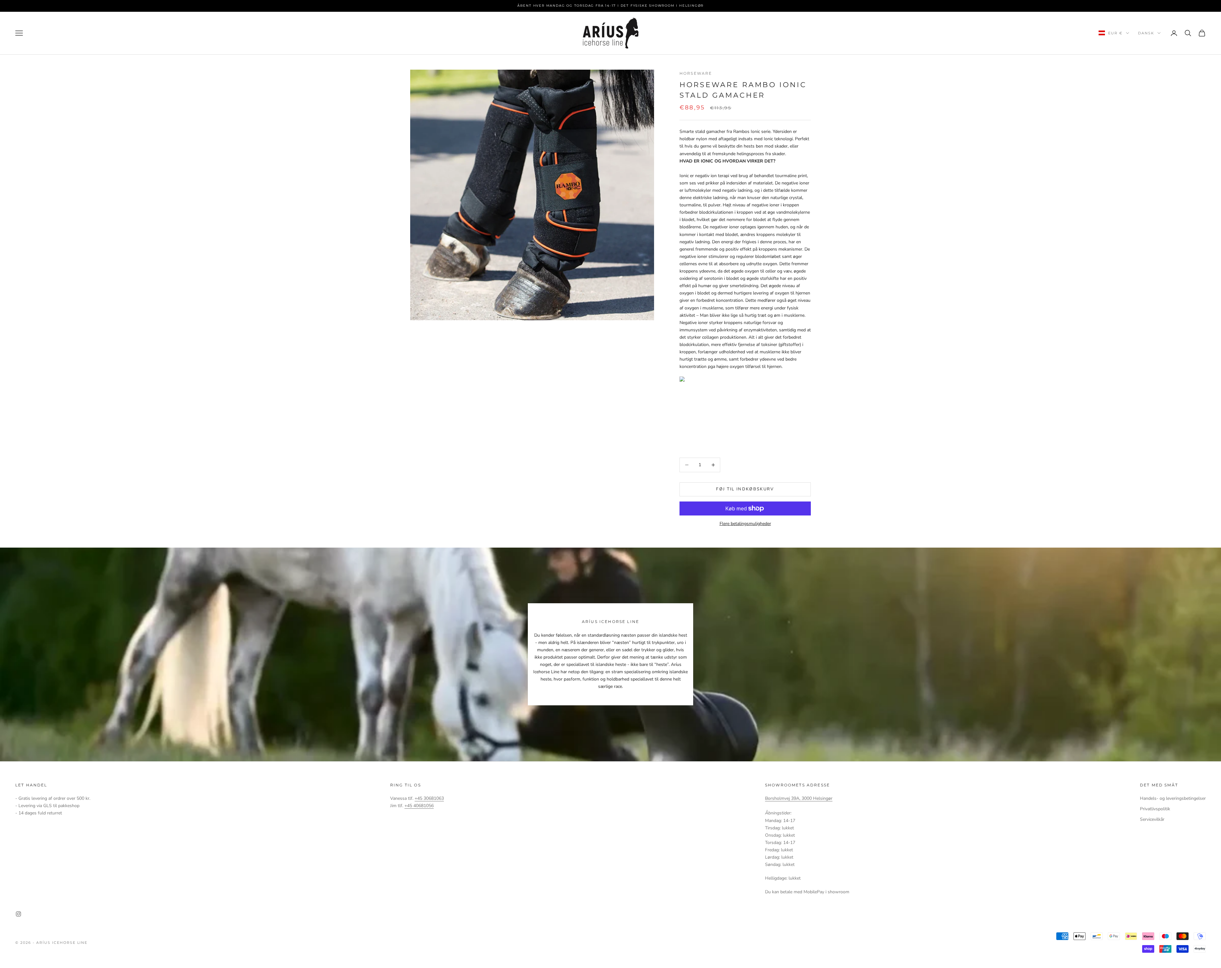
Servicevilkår (1152, 819)
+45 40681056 (419, 806)
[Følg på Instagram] (18, 914)
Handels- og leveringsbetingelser (1173, 798)
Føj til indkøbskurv (745, 489)
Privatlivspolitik (1155, 809)
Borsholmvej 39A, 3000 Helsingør (798, 798)
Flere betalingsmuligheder (745, 524)
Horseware (695, 73)
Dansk (1146, 33)
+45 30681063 (429, 798)
